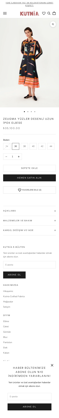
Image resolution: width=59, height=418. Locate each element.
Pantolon (7, 342)
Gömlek (7, 331)
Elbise (6, 321)
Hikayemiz (8, 291)
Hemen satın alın (29, 177)
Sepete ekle (29, 168)
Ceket (6, 326)
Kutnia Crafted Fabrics (14, 296)
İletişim (6, 306)
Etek (5, 347)
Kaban (6, 352)
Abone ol (14, 274)
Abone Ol (29, 406)
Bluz (5, 337)
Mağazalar (8, 301)
